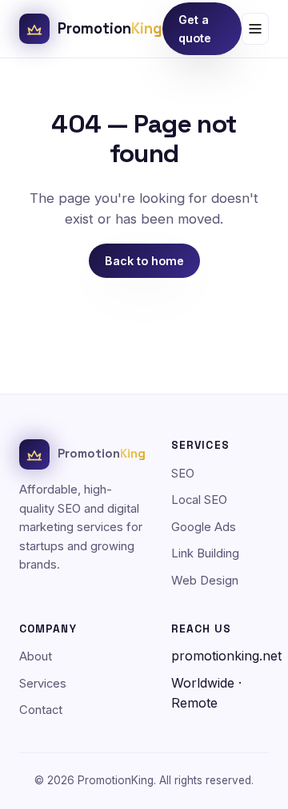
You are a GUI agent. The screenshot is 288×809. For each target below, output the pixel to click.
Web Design (204, 580)
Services (42, 683)
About (35, 656)
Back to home (144, 261)
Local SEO (199, 500)
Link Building (205, 553)
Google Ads (203, 527)
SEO (182, 473)
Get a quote (194, 29)
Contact (40, 710)
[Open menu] (255, 29)
